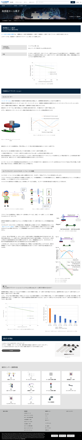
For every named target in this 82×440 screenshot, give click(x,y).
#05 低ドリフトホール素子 (28, 421)
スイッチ (46, 418)
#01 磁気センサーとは (27, 413)
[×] (80, 436)
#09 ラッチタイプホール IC (28, 430)
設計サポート (47, 420)
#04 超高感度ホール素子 (27, 419)
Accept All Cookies (71, 435)
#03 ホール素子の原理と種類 (28, 417)
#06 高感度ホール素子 (27, 423)
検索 (73, 2)
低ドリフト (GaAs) (48, 427)
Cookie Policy (23, 438)
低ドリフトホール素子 (8, 226)
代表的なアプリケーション (19, 20)
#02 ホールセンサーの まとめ (28, 415)
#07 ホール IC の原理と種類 (28, 425)
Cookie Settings (54, 435)
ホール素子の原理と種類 (7, 34)
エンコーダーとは (5, 100)
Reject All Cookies (62, 435)
